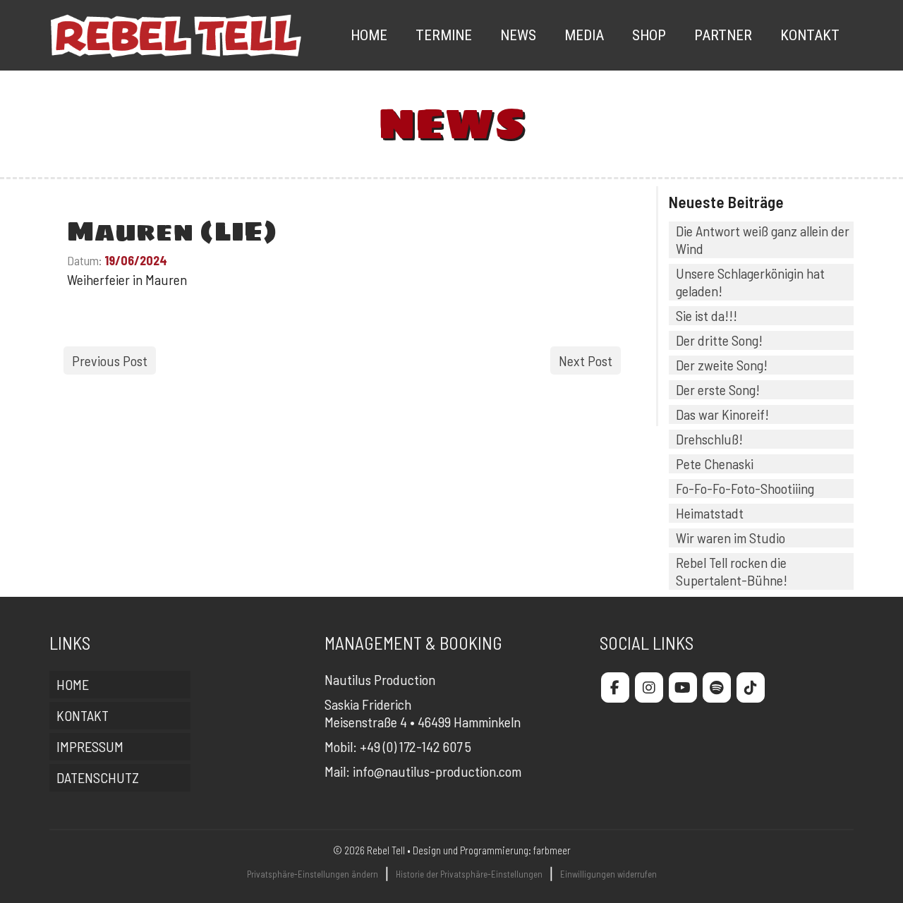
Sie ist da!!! (706, 315)
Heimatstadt (710, 512)
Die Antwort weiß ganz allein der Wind (762, 239)
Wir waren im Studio (730, 537)
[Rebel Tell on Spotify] (717, 687)
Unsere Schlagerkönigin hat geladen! (750, 282)
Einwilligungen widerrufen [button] (608, 874)
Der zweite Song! (722, 364)
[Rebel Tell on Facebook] (615, 687)
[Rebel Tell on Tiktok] (751, 687)
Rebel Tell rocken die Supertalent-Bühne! (731, 571)
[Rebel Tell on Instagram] (649, 687)
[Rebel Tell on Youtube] (683, 687)
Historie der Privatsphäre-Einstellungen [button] (469, 874)
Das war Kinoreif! (722, 414)
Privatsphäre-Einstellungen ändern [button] (312, 874)
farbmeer (552, 850)
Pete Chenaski (714, 463)
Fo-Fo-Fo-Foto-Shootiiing (745, 488)
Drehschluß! (709, 438)
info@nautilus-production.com (437, 771)
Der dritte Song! (719, 340)
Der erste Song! (718, 389)
